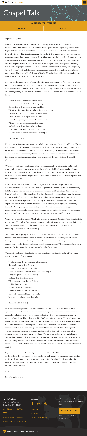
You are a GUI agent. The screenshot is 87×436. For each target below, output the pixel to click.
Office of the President (45, 23)
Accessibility (36, 413)
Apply (9, 431)
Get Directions (9, 409)
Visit (16, 431)
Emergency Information (13, 417)
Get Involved (31, 431)
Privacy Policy (63, 419)
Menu (23, 28)
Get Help (34, 410)
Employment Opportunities (14, 421)
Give (22, 431)
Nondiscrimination (39, 417)
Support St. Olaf (70, 410)
